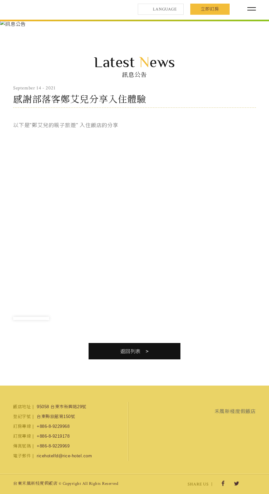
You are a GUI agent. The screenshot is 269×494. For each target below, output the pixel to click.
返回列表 (130, 351)
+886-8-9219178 (53, 436)
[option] (134, 24)
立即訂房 (210, 9)
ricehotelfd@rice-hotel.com (64, 455)
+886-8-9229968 (53, 426)
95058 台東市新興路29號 (62, 406)
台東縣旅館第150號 (56, 416)
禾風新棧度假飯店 (47, 9)
